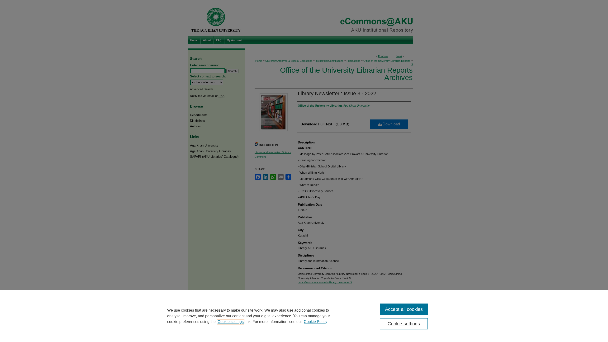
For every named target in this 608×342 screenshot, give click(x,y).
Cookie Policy (315, 322)
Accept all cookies (404, 309)
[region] (304, 316)
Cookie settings (231, 322)
